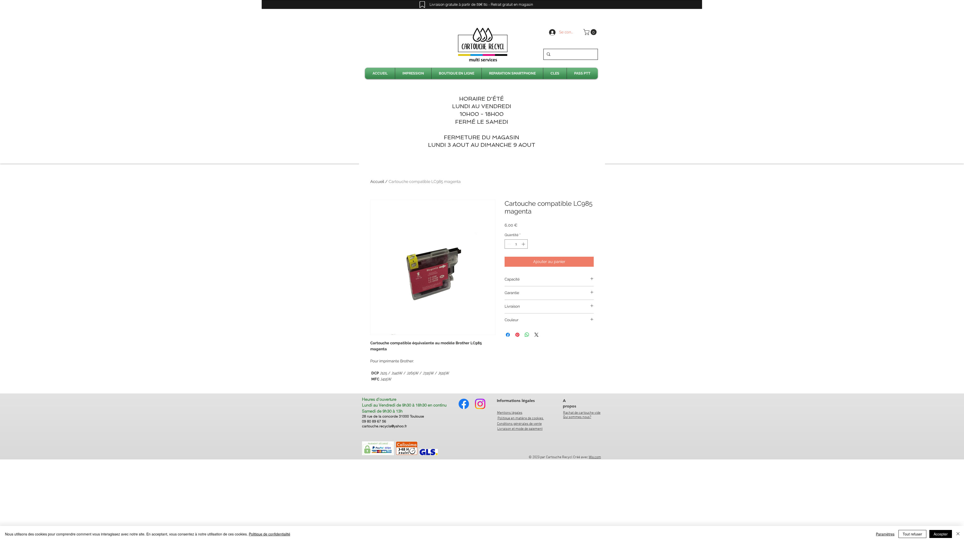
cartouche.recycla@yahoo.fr (384, 426)
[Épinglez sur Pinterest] (517, 335)
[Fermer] (958, 534)
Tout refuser (912, 533)
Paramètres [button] (885, 533)
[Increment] (524, 244)
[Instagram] (480, 404)
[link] (590, 32)
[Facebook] (464, 404)
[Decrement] (508, 244)
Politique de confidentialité (269, 533)
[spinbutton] (516, 244)
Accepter (941, 533)
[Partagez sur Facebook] (508, 335)
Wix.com (595, 457)
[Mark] (422, 4)
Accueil (377, 181)
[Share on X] (536, 335)
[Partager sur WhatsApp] (527, 335)
